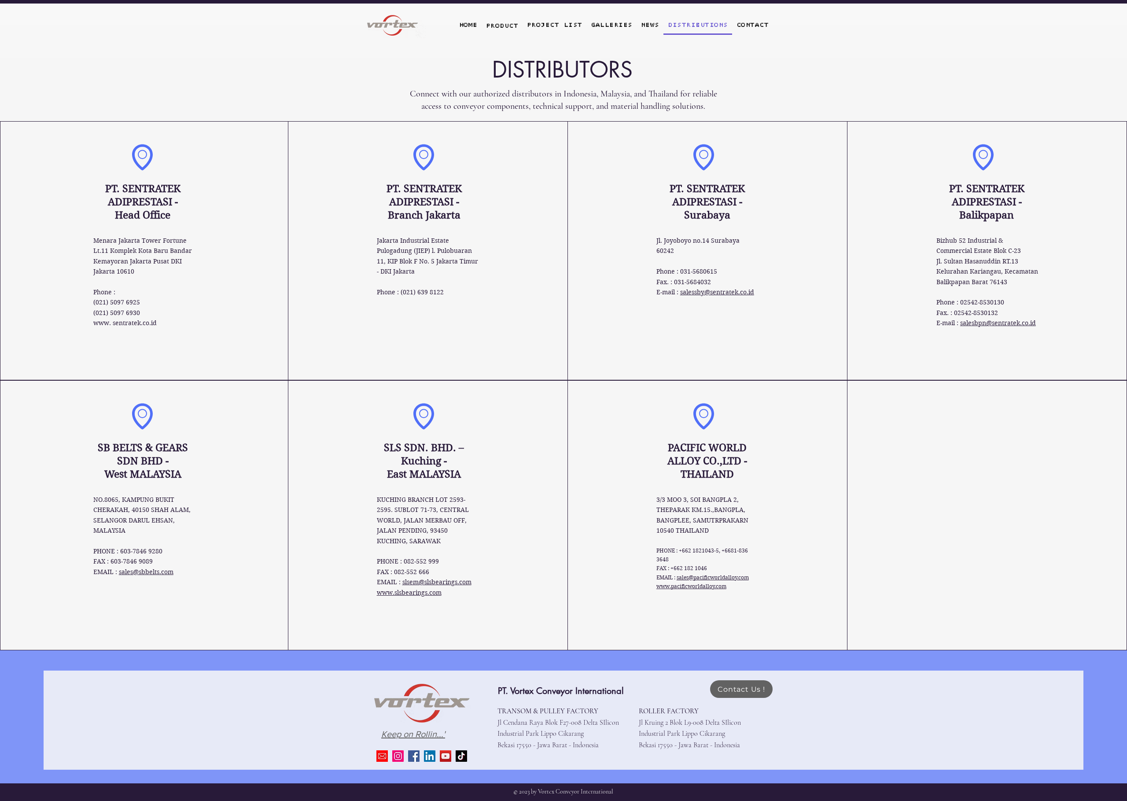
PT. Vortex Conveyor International (561, 691)
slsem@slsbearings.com (436, 582)
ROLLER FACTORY (669, 711)
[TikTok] (461, 756)
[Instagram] (398, 756)
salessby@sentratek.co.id (717, 292)
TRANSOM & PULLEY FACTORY (547, 711)
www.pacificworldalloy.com (691, 586)
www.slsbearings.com (409, 593)
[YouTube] (445, 756)
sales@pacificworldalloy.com (713, 577)
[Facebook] (414, 756)
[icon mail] (382, 756)
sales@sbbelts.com (146, 572)
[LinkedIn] (429, 756)
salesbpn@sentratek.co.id (998, 323)
